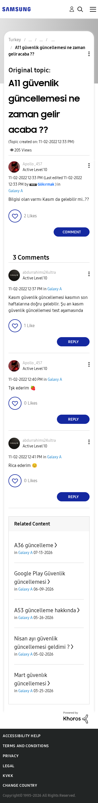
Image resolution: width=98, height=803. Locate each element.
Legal (8, 766)
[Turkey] (16, 8)
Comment (72, 232)
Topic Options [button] (80, 54)
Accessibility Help (22, 736)
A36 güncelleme (33, 545)
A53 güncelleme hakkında (45, 610)
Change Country (20, 785)
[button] (80, 165)
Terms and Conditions (26, 746)
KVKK (8, 775)
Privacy (11, 756)
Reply (73, 342)
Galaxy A (15, 191)
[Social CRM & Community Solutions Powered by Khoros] (75, 717)
